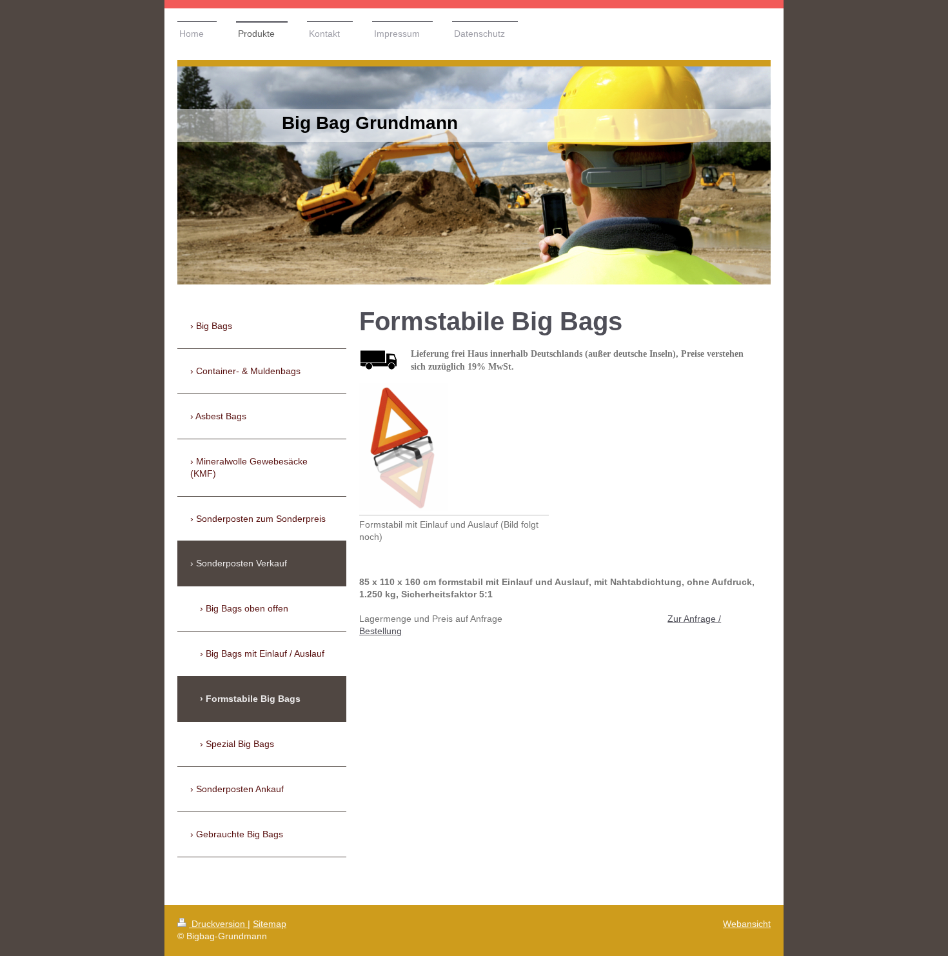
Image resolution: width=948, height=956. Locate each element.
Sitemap (269, 924)
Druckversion (218, 924)
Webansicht (747, 924)
